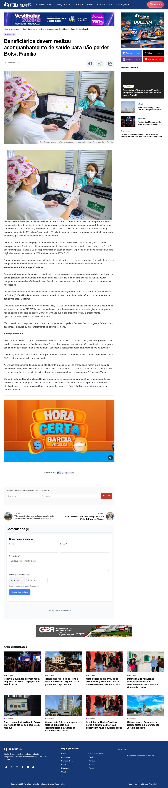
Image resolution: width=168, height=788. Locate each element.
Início (6, 29)
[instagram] (17, 767)
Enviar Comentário (20, 592)
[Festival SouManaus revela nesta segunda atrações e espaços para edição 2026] (128, 121)
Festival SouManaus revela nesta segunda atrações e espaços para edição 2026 (149, 123)
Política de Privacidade (149, 784)
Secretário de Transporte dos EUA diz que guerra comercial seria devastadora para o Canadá (142, 92)
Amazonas (15, 29)
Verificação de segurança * (20, 574)
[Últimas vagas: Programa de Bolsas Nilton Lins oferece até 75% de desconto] (145, 705)
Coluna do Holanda (96, 753)
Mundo (91, 764)
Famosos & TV (67, 761)
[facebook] (6, 767)
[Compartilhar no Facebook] (90, 63)
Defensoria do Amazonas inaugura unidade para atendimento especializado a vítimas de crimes (142, 683)
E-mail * (63, 544)
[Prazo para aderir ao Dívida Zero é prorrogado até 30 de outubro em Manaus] (22, 705)
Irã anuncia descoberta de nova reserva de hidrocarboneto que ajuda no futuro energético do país (141, 135)
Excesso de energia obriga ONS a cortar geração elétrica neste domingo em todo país (150, 108)
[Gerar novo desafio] (22, 580)
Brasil (63, 764)
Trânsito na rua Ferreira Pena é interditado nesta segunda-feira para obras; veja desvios (62, 682)
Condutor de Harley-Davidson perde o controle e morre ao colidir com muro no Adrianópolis (104, 725)
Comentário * (14, 556)
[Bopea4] (18, 4)
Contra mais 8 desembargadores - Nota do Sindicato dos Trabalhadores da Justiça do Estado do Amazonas (63, 726)
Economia (65, 768)
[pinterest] (22, 767)
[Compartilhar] (110, 63)
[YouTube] (27, 767)
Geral (63, 772)
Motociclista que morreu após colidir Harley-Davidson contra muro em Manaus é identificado (103, 682)
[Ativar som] (110, 457)
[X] (11, 767)
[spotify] (33, 767)
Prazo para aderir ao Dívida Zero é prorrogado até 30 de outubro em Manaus (22, 725)
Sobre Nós (133, 784)
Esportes (91, 768)
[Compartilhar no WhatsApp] (100, 63)
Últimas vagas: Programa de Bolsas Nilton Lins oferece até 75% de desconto (143, 725)
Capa (63, 753)
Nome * (12, 544)
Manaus (91, 761)
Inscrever (106, 495)
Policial (91, 757)
